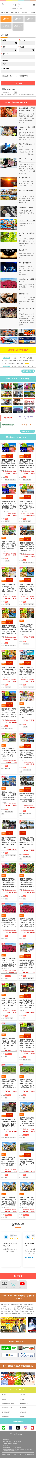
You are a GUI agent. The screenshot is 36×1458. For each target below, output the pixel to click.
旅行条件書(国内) (6, 1412)
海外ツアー (25, 12)
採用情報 (4, 1399)
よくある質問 (5, 1416)
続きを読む (28, 1257)
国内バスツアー (5, 12)
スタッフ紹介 (23, 1394)
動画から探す (23, 1287)
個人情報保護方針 (24, 1403)
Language (2, 5)
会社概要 (4, 1394)
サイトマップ (23, 1416)
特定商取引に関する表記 (8, 1403)
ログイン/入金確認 (18, 8)
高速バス (32, 12)
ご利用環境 (22, 1399)
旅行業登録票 (23, 1407)
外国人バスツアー (15, 12)
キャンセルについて (7, 1407)
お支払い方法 (23, 1412)
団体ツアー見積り (4, 1287)
